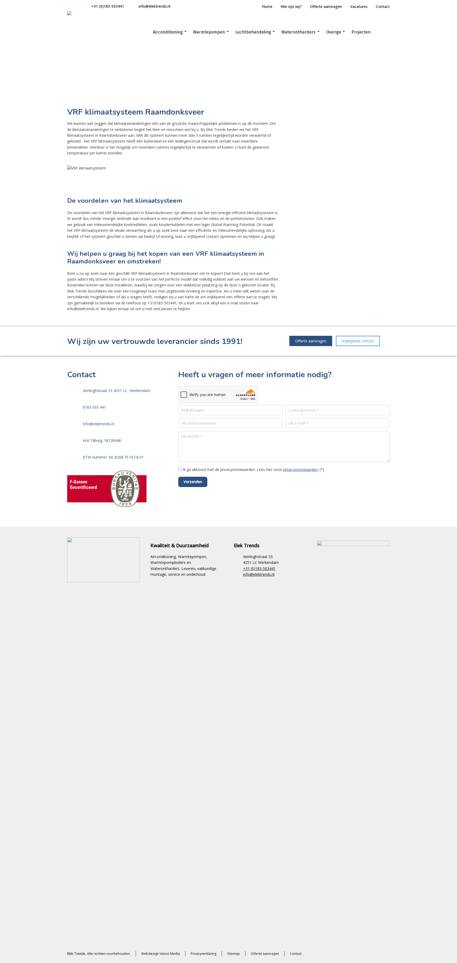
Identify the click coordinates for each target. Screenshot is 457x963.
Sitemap (233, 953)
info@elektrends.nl (154, 6)
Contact (383, 6)
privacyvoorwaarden (300, 469)
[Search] (386, 32)
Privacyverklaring (203, 953)
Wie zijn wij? (291, 6)
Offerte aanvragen (326, 6)
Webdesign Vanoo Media (160, 953)
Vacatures (359, 6)
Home (267, 6)
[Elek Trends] (88, 32)
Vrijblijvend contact (358, 340)
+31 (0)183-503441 (107, 6)
